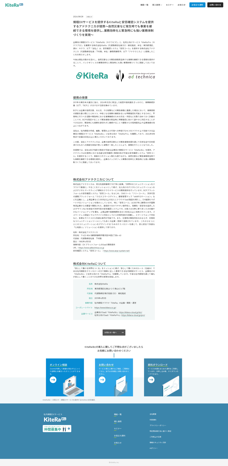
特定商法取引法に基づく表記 (160, 431)
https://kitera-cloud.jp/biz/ (130, 312)
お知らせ (55, 400)
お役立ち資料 (119, 435)
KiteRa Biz (46, 400)
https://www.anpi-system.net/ (117, 250)
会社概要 (153, 414)
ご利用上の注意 (155, 437)
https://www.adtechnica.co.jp (91, 247)
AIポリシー (154, 448)
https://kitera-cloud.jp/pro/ (133, 315)
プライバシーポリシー (158, 425)
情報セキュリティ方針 (158, 442)
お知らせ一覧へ (110, 332)
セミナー (118, 428)
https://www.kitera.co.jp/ (105, 307)
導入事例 (118, 421)
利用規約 (153, 420)
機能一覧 (118, 414)
